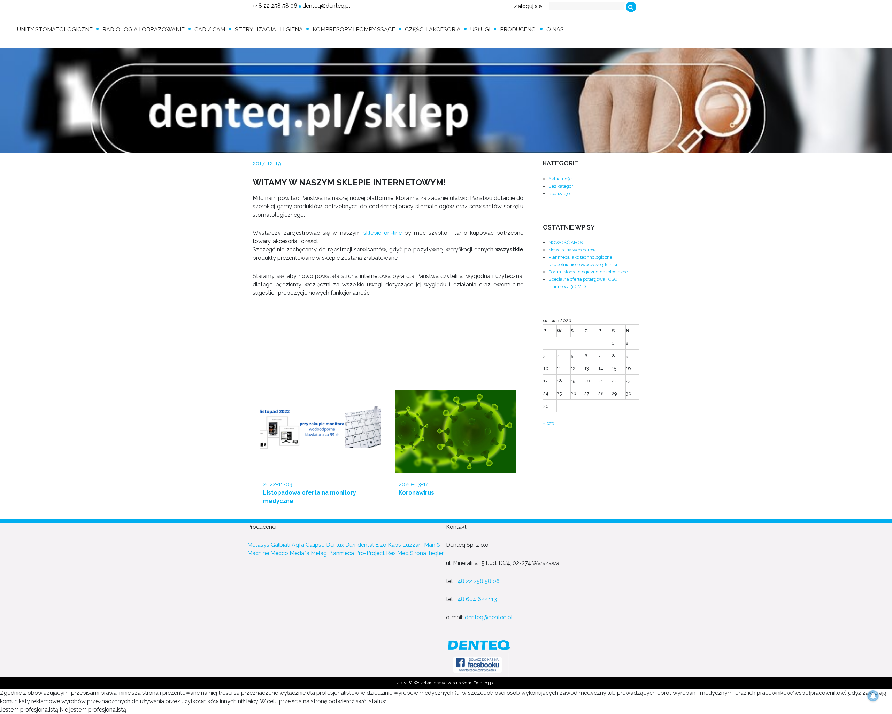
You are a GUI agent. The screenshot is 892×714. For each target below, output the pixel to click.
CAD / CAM (209, 29)
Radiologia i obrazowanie (143, 29)
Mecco (279, 553)
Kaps (394, 545)
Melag (319, 553)
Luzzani (412, 545)
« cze (548, 423)
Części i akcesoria (433, 29)
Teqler (436, 553)
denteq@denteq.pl (326, 5)
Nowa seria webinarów (572, 250)
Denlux (335, 545)
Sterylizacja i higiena (269, 29)
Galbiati (280, 545)
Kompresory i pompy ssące (354, 29)
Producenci (518, 29)
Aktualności (560, 178)
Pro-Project (370, 553)
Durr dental (359, 545)
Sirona (418, 553)
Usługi (480, 29)
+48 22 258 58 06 (275, 5)
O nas (555, 29)
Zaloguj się (528, 6)
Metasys (258, 545)
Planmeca (341, 553)
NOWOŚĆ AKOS (565, 242)
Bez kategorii (561, 186)
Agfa (298, 545)
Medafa (299, 553)
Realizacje (559, 193)
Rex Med (397, 553)
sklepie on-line (382, 233)
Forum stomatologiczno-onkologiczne (588, 271)
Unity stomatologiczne (55, 29)
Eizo (380, 545)
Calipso (315, 545)
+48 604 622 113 (476, 599)
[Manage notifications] (873, 695)
